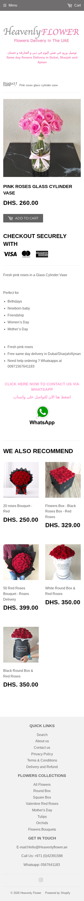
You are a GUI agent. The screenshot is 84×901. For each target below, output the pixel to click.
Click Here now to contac (34, 384)
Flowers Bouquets (42, 829)
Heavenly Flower (30, 893)
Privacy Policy (42, 754)
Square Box (42, 797)
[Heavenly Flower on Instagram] (41, 880)
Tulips (42, 816)
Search (42, 735)
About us (42, 741)
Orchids (42, 823)
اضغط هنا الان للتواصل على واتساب (42, 397)
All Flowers (42, 784)
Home (7, 85)
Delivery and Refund (42, 767)
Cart (77, 5)
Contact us (42, 747)
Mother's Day (42, 810)
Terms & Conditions (42, 760)
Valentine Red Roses (42, 803)
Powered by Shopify (57, 893)
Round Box (42, 791)
